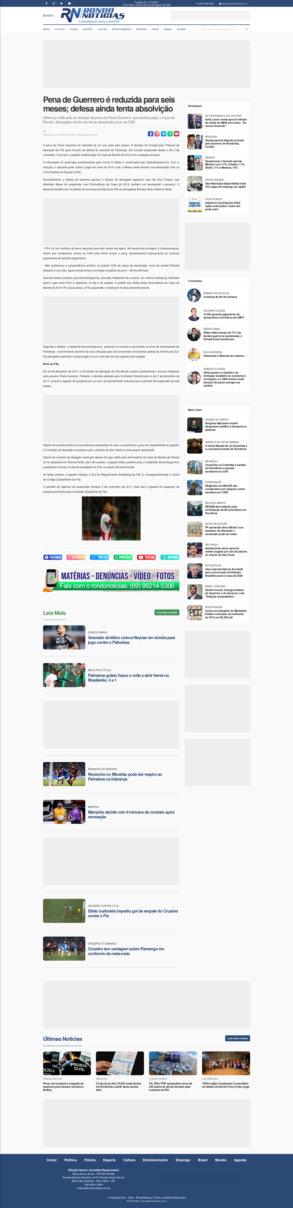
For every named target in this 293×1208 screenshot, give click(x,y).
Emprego (141, 29)
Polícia (74, 29)
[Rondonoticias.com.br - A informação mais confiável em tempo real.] (93, 15)
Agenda (181, 29)
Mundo (168, 29)
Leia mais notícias (167, 612)
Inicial (46, 29)
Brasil (155, 29)
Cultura (102, 29)
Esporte (88, 29)
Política (60, 29)
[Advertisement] (210, 16)
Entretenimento (121, 29)
